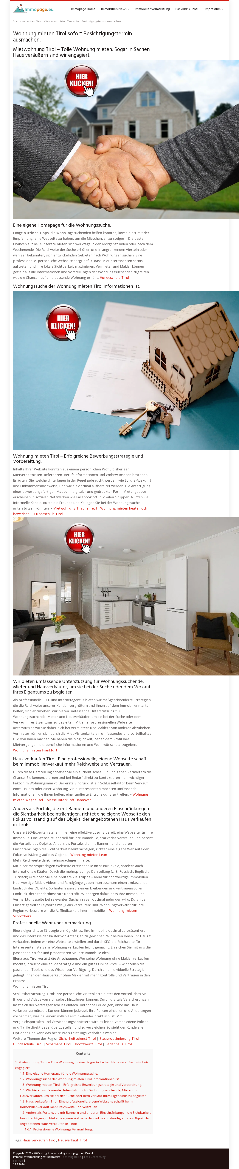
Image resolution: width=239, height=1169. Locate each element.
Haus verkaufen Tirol (39, 1140)
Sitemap (18, 1160)
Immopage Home (83, 9)
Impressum (213, 9)
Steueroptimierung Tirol (119, 1038)
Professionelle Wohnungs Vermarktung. (59, 1129)
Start (16, 21)
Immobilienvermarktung (152, 9)
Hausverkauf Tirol (72, 1140)
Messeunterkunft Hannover (69, 800)
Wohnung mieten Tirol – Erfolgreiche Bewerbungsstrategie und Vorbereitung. (81, 1084)
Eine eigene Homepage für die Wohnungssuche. (59, 1073)
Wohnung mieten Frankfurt (35, 750)
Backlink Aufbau (187, 9)
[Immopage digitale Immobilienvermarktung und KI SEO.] (33, 9)
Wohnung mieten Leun (88, 854)
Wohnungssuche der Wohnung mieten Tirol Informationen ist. (70, 1079)
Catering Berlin (72, 1157)
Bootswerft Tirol (88, 1044)
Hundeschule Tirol (114, 277)
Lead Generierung (94, 1157)
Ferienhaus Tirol (118, 1044)
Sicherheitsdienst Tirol (77, 1038)
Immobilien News (114, 9)
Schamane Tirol (58, 1044)
